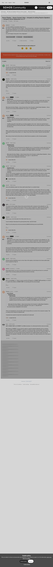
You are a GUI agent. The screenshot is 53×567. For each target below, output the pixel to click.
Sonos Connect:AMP (10, 37)
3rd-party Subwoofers (28, 37)
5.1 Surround (19, 37)
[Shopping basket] (49, 2)
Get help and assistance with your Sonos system (17, 11)
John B (7, 65)
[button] (1, 7)
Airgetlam (8, 79)
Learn (6, 2)
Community (3, 11)
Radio (14, 2)
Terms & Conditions (18, 384)
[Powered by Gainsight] (26, 382)
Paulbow (7, 291)
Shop (3, 2)
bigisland (8, 25)
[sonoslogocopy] (26, 2)
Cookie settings (26, 384)
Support (10, 2)
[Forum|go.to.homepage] (14, 7)
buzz (7, 324)
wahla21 (7, 268)
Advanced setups (31, 11)
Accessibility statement (34, 384)
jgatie (7, 204)
